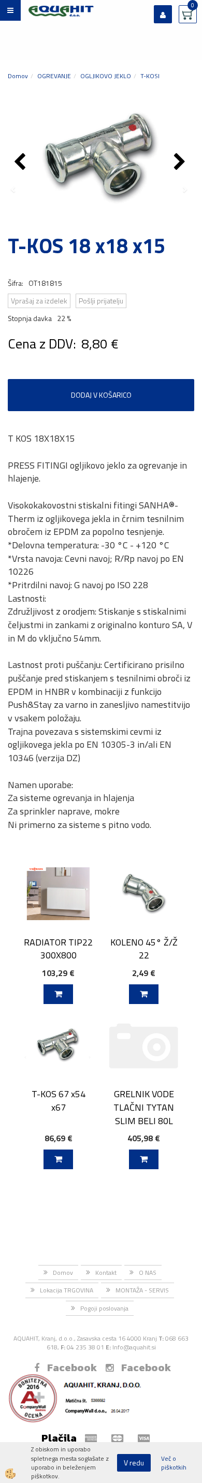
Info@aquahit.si (134, 1347)
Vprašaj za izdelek (39, 300)
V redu (134, 1462)
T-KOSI (150, 76)
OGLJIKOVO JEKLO (105, 76)
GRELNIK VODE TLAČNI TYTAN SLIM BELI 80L (143, 1107)
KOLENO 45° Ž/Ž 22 (144, 948)
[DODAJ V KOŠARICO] (58, 994)
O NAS (147, 1272)
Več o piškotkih (173, 1463)
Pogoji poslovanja (104, 1308)
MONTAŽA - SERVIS (142, 1290)
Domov (18, 76)
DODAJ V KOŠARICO (101, 394)
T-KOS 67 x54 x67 (58, 1100)
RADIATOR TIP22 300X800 (58, 948)
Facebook (72, 1367)
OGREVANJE (54, 76)
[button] (181, 162)
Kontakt (106, 1272)
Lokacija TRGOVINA (66, 1290)
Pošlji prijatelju (101, 300)
